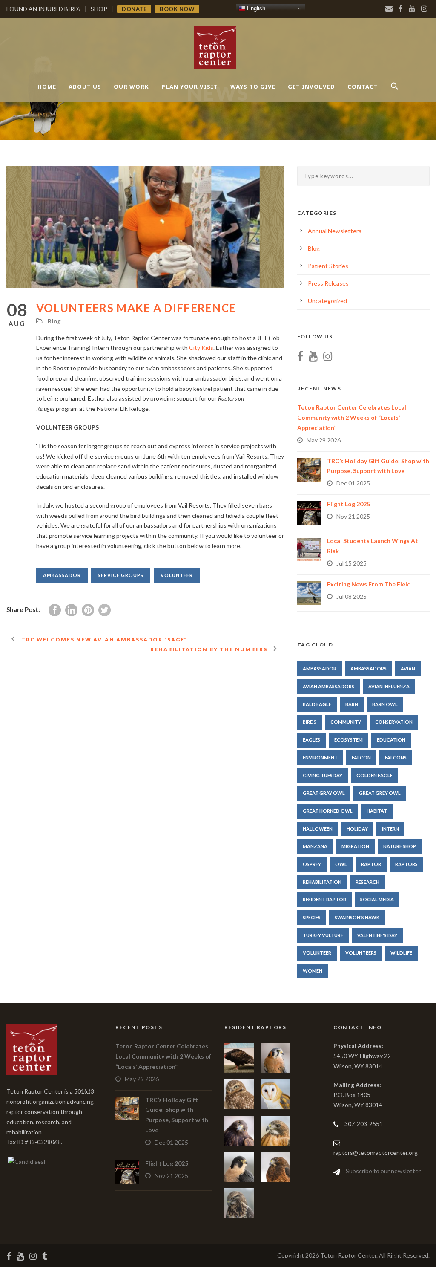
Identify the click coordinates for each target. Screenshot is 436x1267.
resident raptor (324, 899)
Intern (390, 828)
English (255, 8)
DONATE (134, 9)
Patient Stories (328, 265)
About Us (85, 86)
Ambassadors (368, 668)
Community (345, 721)
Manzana (315, 846)
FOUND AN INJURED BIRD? (43, 8)
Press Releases (328, 283)
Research (367, 882)
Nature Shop (399, 846)
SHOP (99, 8)
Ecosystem (348, 739)
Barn (351, 704)
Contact (362, 86)
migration (355, 846)
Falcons (396, 757)
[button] (394, 93)
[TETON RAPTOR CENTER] (25, 1160)
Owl (341, 864)
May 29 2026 (324, 440)
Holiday (357, 828)
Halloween (318, 828)
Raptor (371, 864)
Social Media (377, 899)
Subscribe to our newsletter (383, 1171)
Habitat (377, 811)
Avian (408, 668)
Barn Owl (385, 704)
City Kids (201, 347)
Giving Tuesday (322, 775)
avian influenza (389, 686)
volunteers (360, 952)
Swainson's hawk (357, 917)
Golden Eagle (374, 775)
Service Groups (120, 575)
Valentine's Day (377, 935)
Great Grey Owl (380, 793)
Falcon (361, 757)
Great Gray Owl (324, 793)
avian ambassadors (328, 686)
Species (312, 917)
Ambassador (62, 575)
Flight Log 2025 (348, 504)
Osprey (312, 864)
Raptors (406, 864)
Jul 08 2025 (351, 596)
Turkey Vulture (323, 935)
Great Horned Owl (328, 811)
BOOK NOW (177, 9)
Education (391, 739)
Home (46, 86)
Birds (309, 721)
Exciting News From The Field (369, 584)
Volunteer (177, 575)
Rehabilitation (322, 882)
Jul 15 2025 (351, 563)
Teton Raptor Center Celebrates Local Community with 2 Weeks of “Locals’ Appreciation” (351, 417)
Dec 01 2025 (353, 483)
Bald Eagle (317, 704)
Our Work (131, 86)
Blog (54, 321)
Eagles (311, 739)
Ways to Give (252, 86)
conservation (394, 721)
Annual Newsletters (334, 230)
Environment (320, 757)
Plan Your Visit (189, 86)
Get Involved (311, 86)
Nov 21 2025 (353, 516)
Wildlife (401, 952)
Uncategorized (327, 300)
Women (312, 970)
